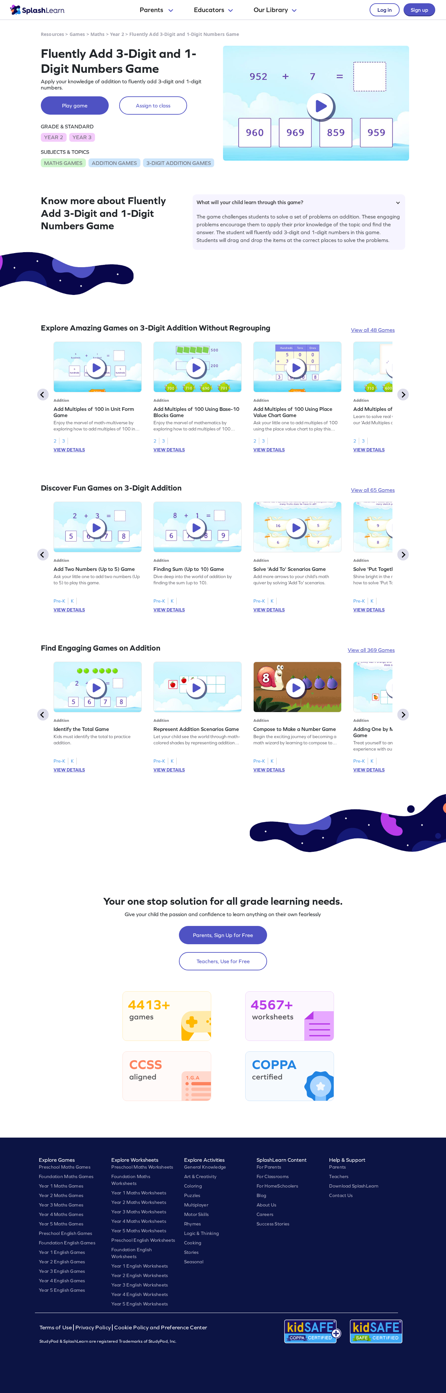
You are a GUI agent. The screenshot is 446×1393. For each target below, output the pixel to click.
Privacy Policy (93, 1327)
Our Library (271, 9)
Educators (209, 9)
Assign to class (153, 105)
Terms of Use (56, 1327)
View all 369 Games (371, 650)
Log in (384, 10)
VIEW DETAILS (69, 449)
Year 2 (117, 34)
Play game (75, 105)
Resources (52, 34)
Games (77, 34)
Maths (97, 34)
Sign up (419, 10)
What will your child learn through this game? (250, 202)
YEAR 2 (53, 137)
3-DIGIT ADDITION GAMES (178, 163)
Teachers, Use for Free (223, 961)
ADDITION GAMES (114, 163)
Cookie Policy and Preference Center (160, 1327)
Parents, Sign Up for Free (223, 935)
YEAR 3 (81, 137)
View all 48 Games (373, 330)
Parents (152, 9)
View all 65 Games (373, 490)
